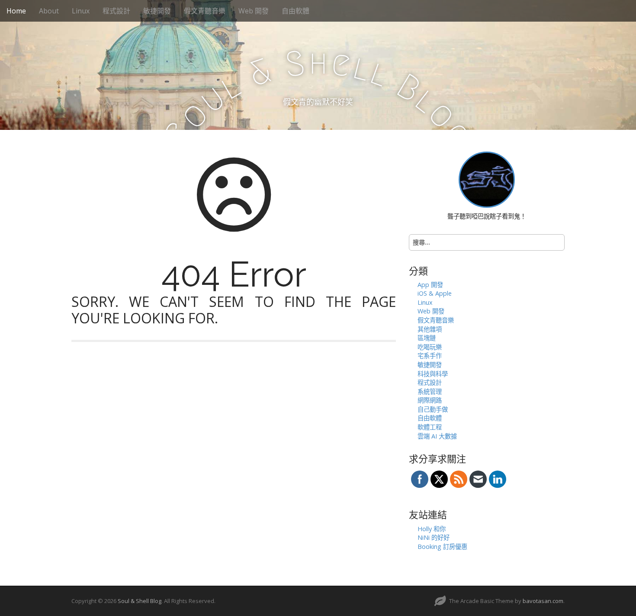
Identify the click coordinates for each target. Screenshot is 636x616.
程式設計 (116, 11)
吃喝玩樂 (430, 347)
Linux (81, 11)
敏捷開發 (157, 11)
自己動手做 (433, 409)
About (49, 11)
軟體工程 (430, 427)
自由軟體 (295, 11)
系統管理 (430, 391)
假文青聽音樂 (204, 11)
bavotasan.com (543, 601)
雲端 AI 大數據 (437, 436)
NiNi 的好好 (434, 537)
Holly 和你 (432, 529)
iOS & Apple (435, 293)
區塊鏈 (427, 338)
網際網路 (430, 400)
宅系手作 (430, 356)
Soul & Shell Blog (139, 601)
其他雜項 (430, 329)
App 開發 (430, 285)
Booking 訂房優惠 (442, 546)
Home (16, 11)
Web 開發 (253, 11)
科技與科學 (433, 374)
